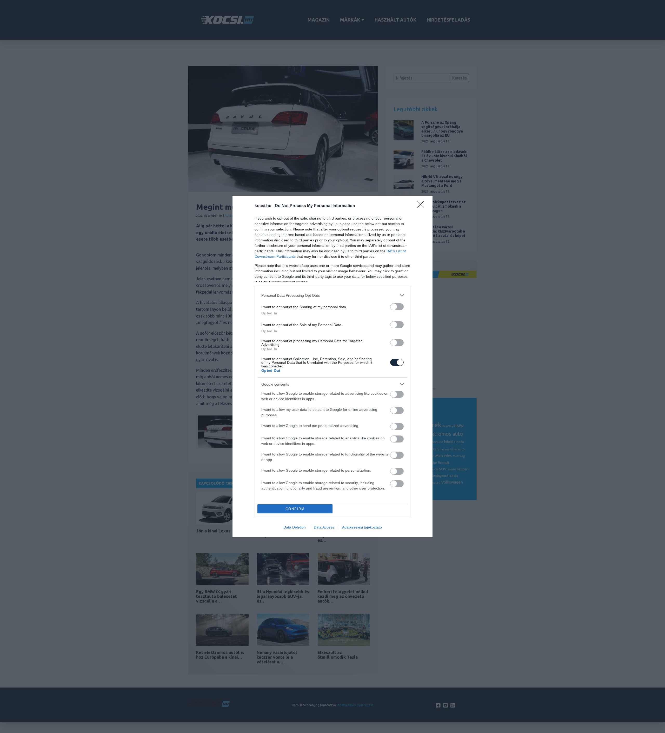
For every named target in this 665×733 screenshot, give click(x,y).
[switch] (397, 306)
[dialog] (332, 366)
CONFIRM (295, 509)
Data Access (324, 527)
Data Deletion (294, 527)
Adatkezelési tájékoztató (362, 527)
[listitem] (332, 295)
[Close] (422, 206)
